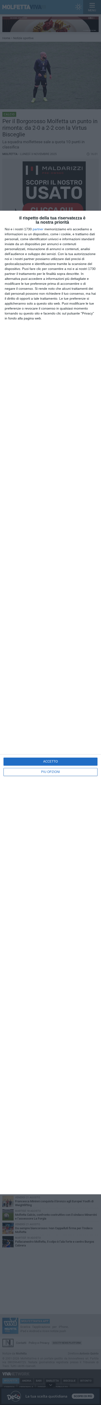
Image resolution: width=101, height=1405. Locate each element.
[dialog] (50, 702)
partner (38, 229)
